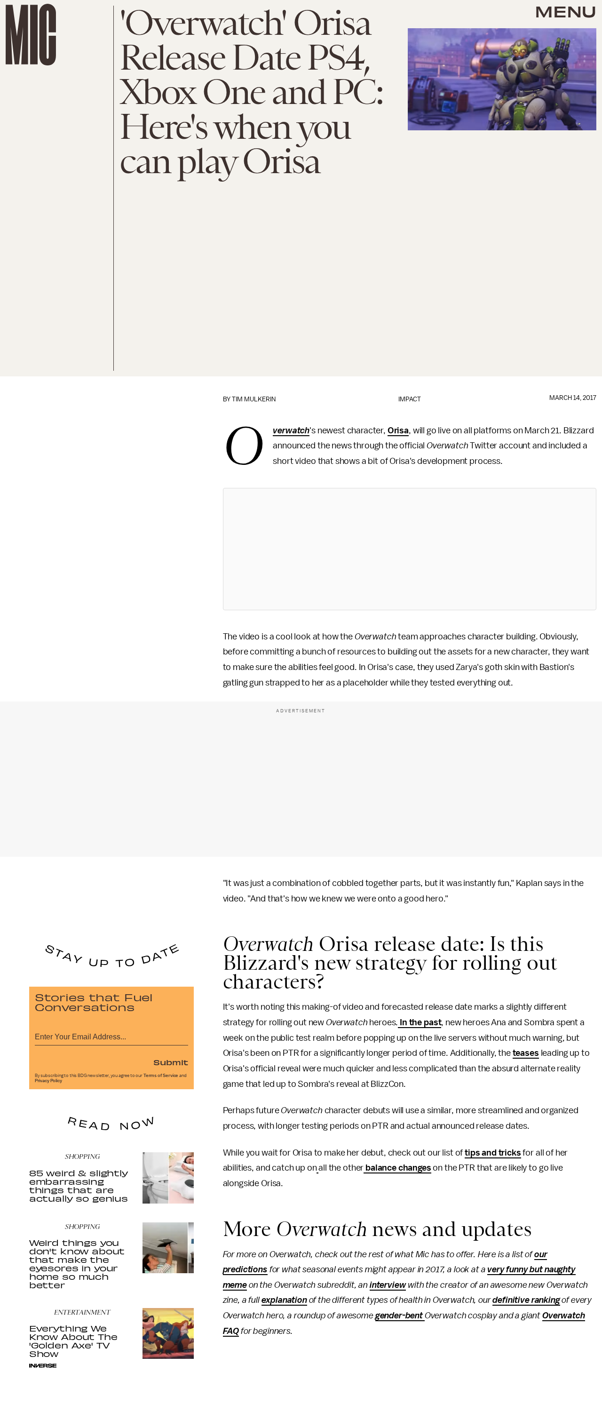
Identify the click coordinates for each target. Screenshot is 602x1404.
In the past (419, 1022)
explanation (284, 1300)
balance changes (397, 1168)
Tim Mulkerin (254, 399)
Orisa (398, 430)
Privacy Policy (48, 1080)
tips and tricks (493, 1152)
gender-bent (400, 1315)
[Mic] (31, 34)
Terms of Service (160, 1075)
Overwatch (291, 431)
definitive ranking (526, 1300)
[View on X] (409, 549)
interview (388, 1285)
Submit (170, 1062)
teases (526, 1053)
